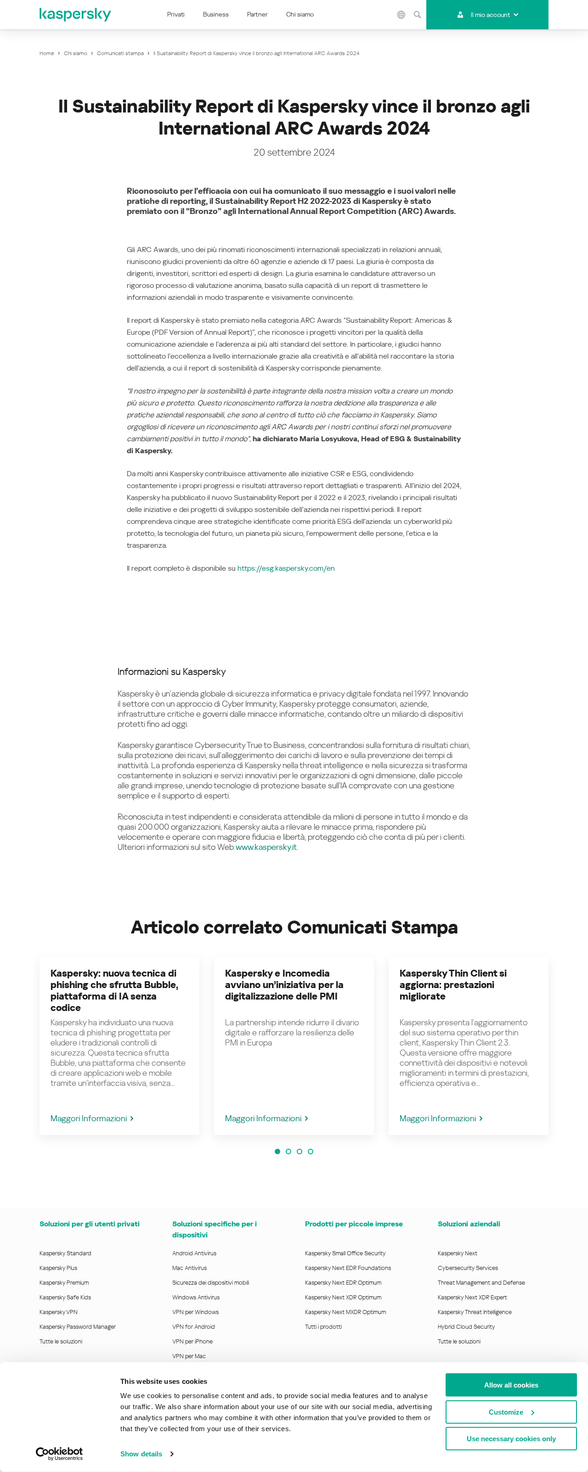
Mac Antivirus (189, 1267)
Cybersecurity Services (468, 1267)
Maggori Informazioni (89, 1118)
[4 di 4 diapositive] (310, 1151)
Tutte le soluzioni (61, 1341)
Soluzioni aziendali (469, 1223)
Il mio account (490, 14)
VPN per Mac (189, 1356)
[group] (119, 1046)
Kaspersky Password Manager (78, 1326)
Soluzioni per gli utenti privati (90, 1223)
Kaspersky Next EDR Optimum (343, 1282)
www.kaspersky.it (266, 847)
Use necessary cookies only (511, 1439)
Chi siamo (300, 14)
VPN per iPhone (192, 1341)
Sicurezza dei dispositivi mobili (210, 1282)
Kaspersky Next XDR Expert (472, 1297)
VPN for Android (193, 1326)
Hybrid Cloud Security (466, 1326)
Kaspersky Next (457, 1253)
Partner (257, 14)
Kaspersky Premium (64, 1282)
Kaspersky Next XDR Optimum (343, 1297)
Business (216, 14)
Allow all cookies (511, 1385)
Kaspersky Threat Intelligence (475, 1312)
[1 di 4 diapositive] (277, 1151)
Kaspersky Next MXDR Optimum (345, 1312)
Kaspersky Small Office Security (345, 1253)
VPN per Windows (195, 1312)
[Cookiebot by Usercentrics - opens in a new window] (59, 1454)
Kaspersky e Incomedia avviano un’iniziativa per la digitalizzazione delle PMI (284, 985)
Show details (141, 1454)
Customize (506, 1412)
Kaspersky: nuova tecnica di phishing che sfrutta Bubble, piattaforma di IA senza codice (114, 990)
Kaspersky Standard (65, 1253)
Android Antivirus (194, 1253)
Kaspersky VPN (59, 1312)
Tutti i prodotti (323, 1326)
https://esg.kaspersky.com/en (286, 568)
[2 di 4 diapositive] (288, 1151)
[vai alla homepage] (76, 15)
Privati (176, 14)
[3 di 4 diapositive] (299, 1151)
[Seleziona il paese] (401, 15)
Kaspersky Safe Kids (65, 1297)
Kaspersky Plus (58, 1267)
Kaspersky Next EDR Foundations (348, 1267)
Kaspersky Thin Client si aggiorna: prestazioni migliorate (453, 985)
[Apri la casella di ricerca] (417, 15)
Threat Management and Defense (481, 1282)
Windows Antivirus (196, 1297)
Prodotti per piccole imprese (354, 1223)
